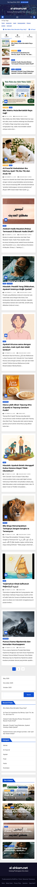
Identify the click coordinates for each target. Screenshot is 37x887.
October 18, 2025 (9, 647)
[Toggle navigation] (17, 17)
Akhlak (5, 522)
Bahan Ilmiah (9, 883)
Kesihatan (18, 69)
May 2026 (6, 678)
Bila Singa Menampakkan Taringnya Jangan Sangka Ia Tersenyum (16, 528)
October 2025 (7, 687)
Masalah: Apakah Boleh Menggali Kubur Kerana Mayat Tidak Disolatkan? (18, 468)
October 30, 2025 (9, 353)
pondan (3, 26)
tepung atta (9, 23)
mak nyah (9, 26)
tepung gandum (21, 23)
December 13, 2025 (10, 177)
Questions (25, 883)
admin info (21, 413)
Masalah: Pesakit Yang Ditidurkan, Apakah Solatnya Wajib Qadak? (22, 72)
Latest (6, 36)
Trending (29, 36)
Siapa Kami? (32, 883)
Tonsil (3, 23)
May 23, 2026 (8, 116)
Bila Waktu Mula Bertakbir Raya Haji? (15, 708)
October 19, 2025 (9, 589)
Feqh (19, 41)
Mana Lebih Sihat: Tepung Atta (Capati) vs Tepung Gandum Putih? (17, 407)
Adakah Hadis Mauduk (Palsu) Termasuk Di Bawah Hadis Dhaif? (22, 63)
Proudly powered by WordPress (10, 879)
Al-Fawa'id (14, 41)
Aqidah (5, 754)
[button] (31, 17)
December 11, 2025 (10, 234)
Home (3, 883)
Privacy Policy (17, 883)
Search (29, 694)
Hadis (4, 225)
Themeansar (32, 879)
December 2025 (8, 683)
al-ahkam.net (18, 8)
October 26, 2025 (9, 413)
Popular (17, 36)
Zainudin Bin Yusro (21, 116)
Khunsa (29, 23)
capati (14, 23)
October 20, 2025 (9, 474)
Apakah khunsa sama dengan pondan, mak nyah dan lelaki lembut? (17, 347)
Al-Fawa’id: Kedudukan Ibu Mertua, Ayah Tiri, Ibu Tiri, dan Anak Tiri (21, 54)
